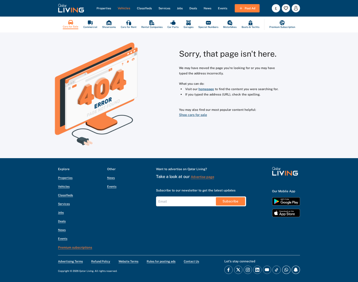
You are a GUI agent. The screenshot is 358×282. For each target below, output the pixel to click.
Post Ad (250, 8)
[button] (71, 8)
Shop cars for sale (193, 115)
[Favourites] (286, 8)
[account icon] (296, 8)
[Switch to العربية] (276, 8)
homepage (206, 89)
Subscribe (230, 201)
